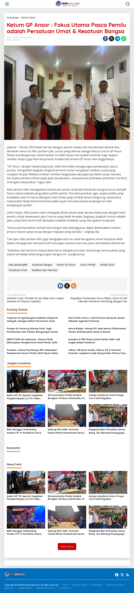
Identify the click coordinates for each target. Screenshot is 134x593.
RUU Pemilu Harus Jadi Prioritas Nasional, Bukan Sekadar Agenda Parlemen (96, 319)
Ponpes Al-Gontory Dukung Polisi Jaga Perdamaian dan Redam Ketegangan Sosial (32, 330)
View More (67, 546)
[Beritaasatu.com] (67, 3)
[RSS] (73, 286)
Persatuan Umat (18, 270)
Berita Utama (13, 40)
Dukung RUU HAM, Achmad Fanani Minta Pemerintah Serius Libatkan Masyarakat (66, 431)
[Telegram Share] (117, 38)
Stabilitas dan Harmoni (44, 270)
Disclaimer (97, 584)
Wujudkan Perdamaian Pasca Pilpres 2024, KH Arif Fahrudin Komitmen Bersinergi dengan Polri (98, 298)
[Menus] (7, 4)
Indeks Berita (25, 588)
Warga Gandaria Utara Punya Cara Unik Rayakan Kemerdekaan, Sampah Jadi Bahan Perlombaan (106, 397)
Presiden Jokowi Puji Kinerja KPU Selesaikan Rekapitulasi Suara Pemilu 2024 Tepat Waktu (32, 351)
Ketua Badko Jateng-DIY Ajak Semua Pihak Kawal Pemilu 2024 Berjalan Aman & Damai (97, 330)
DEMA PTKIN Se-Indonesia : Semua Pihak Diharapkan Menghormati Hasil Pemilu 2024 (32, 341)
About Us (9, 588)
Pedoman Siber (115, 584)
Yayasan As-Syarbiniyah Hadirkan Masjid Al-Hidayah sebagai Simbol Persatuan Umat (32, 319)
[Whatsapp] (123, 38)
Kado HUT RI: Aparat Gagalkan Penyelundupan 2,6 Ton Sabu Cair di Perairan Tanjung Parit (25, 397)
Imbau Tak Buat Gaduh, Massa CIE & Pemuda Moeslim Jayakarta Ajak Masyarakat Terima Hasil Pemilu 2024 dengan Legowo (97, 352)
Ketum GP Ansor (66, 264)
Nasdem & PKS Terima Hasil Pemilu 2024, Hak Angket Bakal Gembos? (94, 341)
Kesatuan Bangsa (42, 264)
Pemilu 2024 (107, 264)
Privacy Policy (79, 584)
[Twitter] (67, 286)
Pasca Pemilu (87, 264)
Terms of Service (45, 588)
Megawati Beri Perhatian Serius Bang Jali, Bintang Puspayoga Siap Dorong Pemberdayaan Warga (107, 431)
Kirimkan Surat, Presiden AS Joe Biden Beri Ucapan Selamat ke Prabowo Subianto (35, 298)
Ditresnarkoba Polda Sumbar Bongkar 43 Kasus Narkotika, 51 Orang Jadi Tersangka (66, 397)
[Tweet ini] (111, 38)
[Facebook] (60, 286)
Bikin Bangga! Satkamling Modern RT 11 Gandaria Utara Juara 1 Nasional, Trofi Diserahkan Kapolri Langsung (24, 431)
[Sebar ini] (105, 38)
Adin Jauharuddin (18, 264)
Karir (65, 584)
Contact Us (65, 588)
